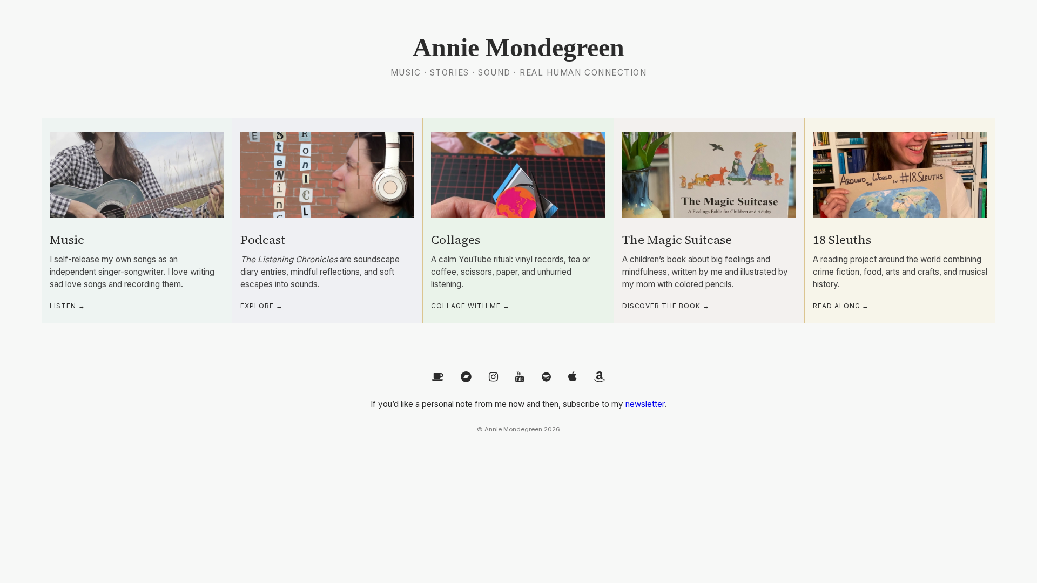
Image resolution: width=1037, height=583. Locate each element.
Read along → (841, 306)
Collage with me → (470, 306)
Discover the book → (666, 306)
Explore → (261, 306)
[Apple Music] (572, 377)
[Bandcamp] (466, 377)
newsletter (644, 404)
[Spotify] (546, 377)
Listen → (67, 306)
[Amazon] (599, 377)
